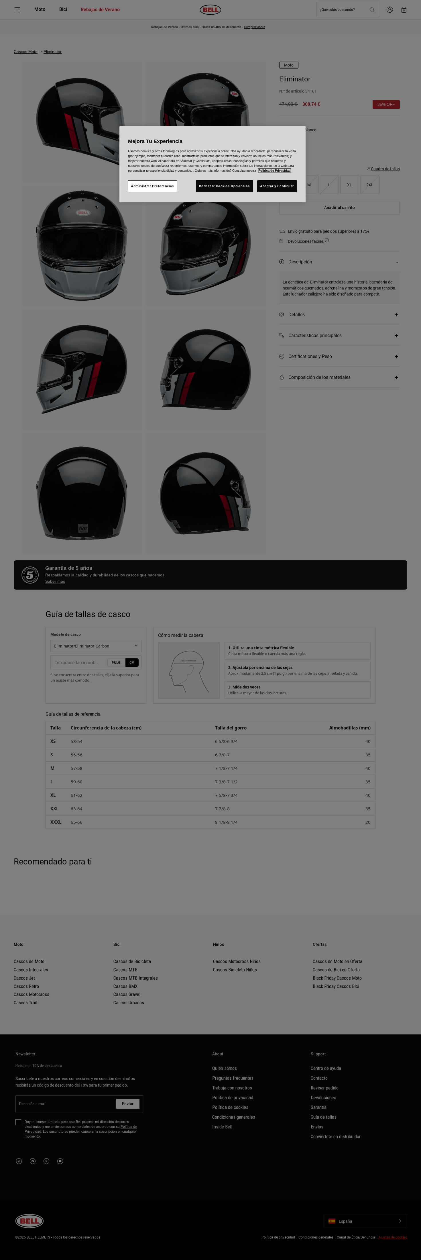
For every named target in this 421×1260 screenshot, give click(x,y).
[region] (212, 164)
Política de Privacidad (274, 170)
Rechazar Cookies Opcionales (224, 186)
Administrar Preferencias (152, 186)
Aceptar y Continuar (277, 186)
